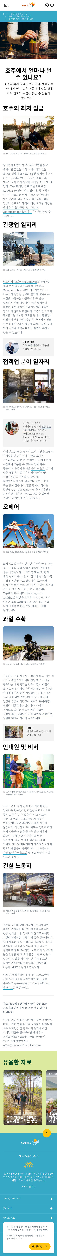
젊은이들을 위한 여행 (18, 13)
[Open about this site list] (51, 1218)
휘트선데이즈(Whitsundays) (20, 281)
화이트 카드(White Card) (18, 963)
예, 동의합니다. (40, 1246)
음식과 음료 (38, 468)
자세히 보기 (28, 1186)
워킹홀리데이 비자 (19, 680)
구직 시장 (32, 345)
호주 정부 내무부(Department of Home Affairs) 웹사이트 (26, 983)
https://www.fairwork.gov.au (22, 1045)
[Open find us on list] (51, 1209)
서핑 (27, 823)
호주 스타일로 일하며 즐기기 (20, 16)
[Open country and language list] (51, 1199)
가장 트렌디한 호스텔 (15, 852)
